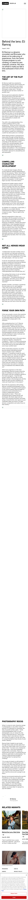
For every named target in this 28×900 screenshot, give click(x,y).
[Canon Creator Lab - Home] (10, 3)
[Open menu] (25, 4)
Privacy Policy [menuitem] (18, 871)
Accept (14, 897)
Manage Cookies (14, 893)
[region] (14, 886)
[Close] (26, 875)
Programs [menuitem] (5, 868)
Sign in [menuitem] (16, 868)
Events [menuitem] (4, 871)
